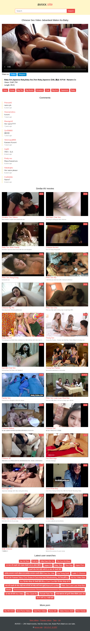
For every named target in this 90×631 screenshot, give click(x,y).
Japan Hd (48, 565)
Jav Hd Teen (24, 561)
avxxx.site (39, 627)
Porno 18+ (53, 611)
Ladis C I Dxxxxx (78, 573)
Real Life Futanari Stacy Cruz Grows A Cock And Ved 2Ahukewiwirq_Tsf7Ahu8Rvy (36, 577)
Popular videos (46, 620)
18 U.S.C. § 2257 (50, 627)
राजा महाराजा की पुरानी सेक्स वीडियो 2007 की (70, 594)
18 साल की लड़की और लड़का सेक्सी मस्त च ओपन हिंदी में (23, 565)
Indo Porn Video (40, 611)
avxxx (45, 4)
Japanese (64, 90)
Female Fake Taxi (46, 594)
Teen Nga (69, 565)
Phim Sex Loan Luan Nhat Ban (73, 586)
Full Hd (35, 561)
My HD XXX (9, 611)
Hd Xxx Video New (78, 577)
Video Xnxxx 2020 (66, 611)
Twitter (13, 74)
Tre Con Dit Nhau (63, 561)
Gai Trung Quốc (63, 573)
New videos (34, 620)
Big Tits (20, 90)
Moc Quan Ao (31, 594)
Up (59, 620)
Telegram (22, 74)
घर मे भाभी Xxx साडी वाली (45, 598)
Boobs (8, 590)
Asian (12, 90)
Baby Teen (58, 565)
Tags (55, 620)
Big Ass (55, 90)
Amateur (39, 90)
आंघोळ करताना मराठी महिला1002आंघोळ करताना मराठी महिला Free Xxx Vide (29, 573)
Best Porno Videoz (24, 611)
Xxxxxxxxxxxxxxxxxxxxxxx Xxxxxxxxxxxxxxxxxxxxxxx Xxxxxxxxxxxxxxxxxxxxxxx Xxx (49, 590)
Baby (73, 90)
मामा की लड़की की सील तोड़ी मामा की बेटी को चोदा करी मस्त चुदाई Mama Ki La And (32, 586)
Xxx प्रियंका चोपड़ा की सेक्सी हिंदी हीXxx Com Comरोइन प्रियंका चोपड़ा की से (45, 581)
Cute (47, 90)
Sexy (5, 90)
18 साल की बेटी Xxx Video (14, 594)
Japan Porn (79, 565)
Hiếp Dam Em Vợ (47, 561)
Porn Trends (81, 611)
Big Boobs (30, 90)
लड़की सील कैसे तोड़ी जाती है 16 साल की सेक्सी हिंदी (45, 569)
